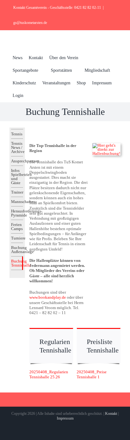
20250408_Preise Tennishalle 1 (92, 374)
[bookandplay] (106, 145)
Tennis (16, 134)
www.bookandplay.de (47, 297)
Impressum (65, 418)
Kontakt (111, 413)
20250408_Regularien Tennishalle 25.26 (48, 374)
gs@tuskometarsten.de (30, 22)
